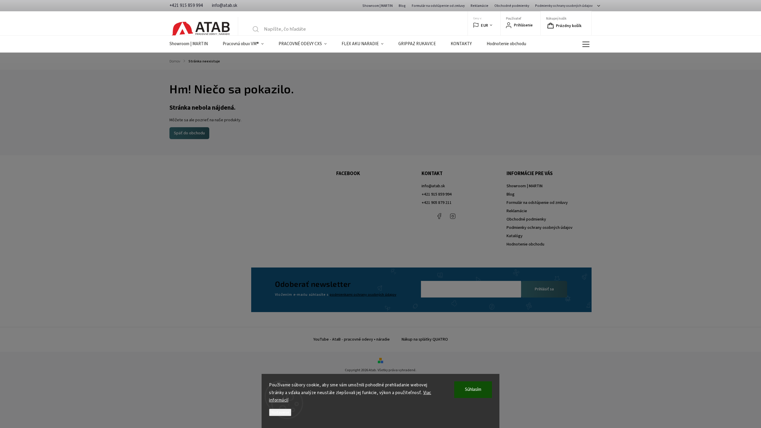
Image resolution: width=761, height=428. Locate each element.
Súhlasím (473, 389)
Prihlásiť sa (544, 289)
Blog (402, 5)
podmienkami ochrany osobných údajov (363, 294)
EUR (484, 25)
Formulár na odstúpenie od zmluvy (438, 5)
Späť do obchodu (189, 133)
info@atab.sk (433, 186)
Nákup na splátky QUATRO (425, 339)
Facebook (439, 216)
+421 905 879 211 (437, 203)
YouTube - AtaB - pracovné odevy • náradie (351, 339)
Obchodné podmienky (511, 5)
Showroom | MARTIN (377, 5)
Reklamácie (479, 5)
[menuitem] (192, 44)
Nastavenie (280, 412)
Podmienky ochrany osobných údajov (563, 5)
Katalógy (515, 236)
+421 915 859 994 (437, 194)
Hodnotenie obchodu (525, 244)
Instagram (452, 216)
